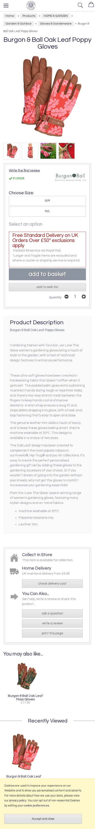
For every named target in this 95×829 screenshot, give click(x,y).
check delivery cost (52, 583)
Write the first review (24, 170)
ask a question (52, 613)
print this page (52, 633)
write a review (52, 623)
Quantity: (55, 297)
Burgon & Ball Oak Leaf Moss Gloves (25, 697)
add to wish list (47, 287)
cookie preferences (36, 805)
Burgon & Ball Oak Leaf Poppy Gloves (23, 778)
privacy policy (17, 800)
